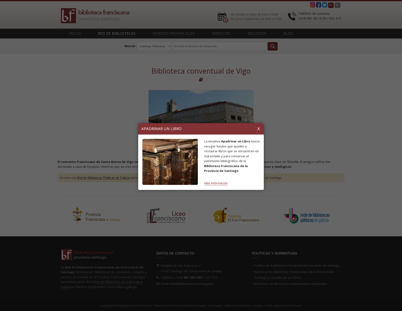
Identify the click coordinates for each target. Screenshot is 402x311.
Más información (216, 183)
